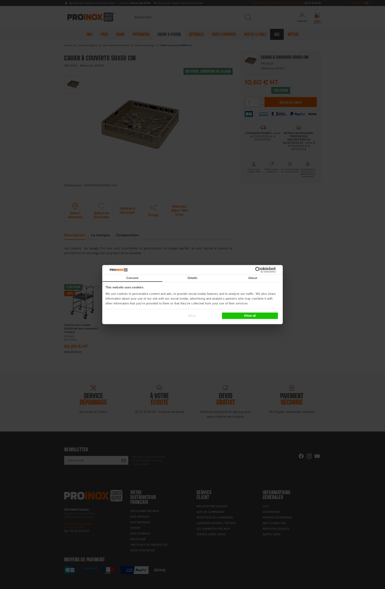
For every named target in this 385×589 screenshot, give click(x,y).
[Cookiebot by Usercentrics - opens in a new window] (264, 270)
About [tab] (252, 278)
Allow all (250, 315)
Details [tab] (193, 278)
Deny (192, 315)
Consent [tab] (132, 278)
